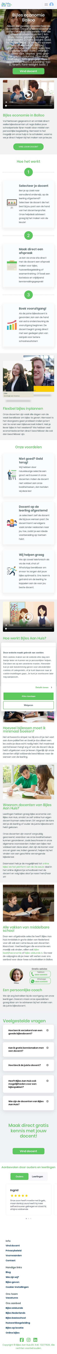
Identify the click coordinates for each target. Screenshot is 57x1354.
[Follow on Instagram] (28, 1340)
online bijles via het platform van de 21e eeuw (26, 865)
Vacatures (12, 1297)
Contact (10, 1260)
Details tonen (42, 687)
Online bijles (13, 1332)
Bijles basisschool (16, 1317)
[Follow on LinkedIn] (35, 1340)
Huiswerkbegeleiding (18, 1322)
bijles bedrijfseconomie (21, 951)
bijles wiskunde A (34, 952)
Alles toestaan (28, 696)
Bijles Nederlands (15, 1313)
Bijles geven (12, 1282)
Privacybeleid (13, 1250)
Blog (8, 1272)
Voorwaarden (14, 1255)
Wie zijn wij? (12, 1277)
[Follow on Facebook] (22, 1340)
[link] (6, 4)
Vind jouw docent (28, 146)
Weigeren (28, 705)
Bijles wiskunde (14, 1308)
